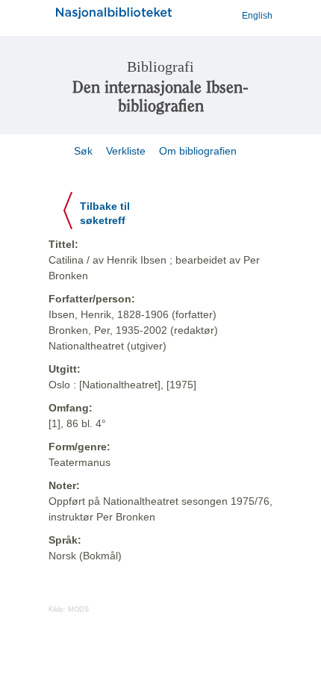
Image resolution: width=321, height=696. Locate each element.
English (257, 15)
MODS (78, 609)
